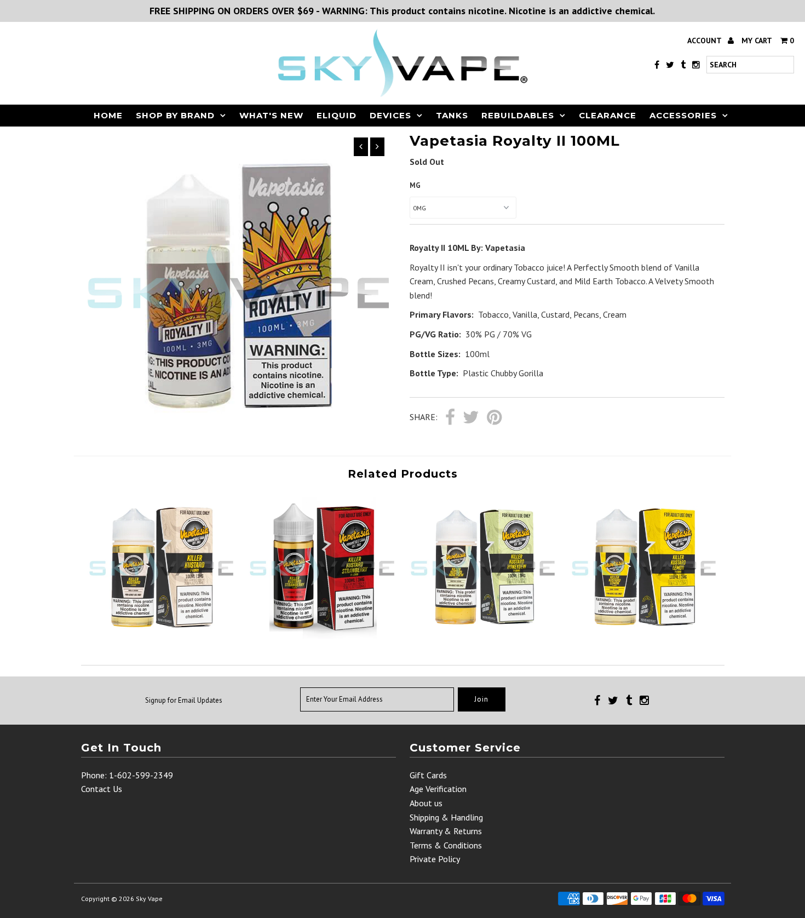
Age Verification (438, 788)
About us (426, 802)
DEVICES (390, 115)
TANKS (452, 115)
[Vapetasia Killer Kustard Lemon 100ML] (643, 635)
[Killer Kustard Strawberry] (321, 635)
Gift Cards (428, 775)
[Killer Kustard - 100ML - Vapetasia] (161, 635)
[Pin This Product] (494, 418)
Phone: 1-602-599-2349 (127, 775)
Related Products (403, 473)
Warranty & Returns (446, 830)
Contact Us (101, 788)
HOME (108, 115)
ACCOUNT (705, 40)
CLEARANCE (607, 115)
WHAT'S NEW (271, 115)
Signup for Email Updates (183, 700)
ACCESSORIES (683, 115)
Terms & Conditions (446, 845)
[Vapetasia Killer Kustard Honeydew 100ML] (482, 635)
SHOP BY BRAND (175, 115)
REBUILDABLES (517, 115)
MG (415, 185)
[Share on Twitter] (471, 418)
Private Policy (435, 858)
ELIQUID (337, 115)
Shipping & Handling (446, 817)
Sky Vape (149, 898)
